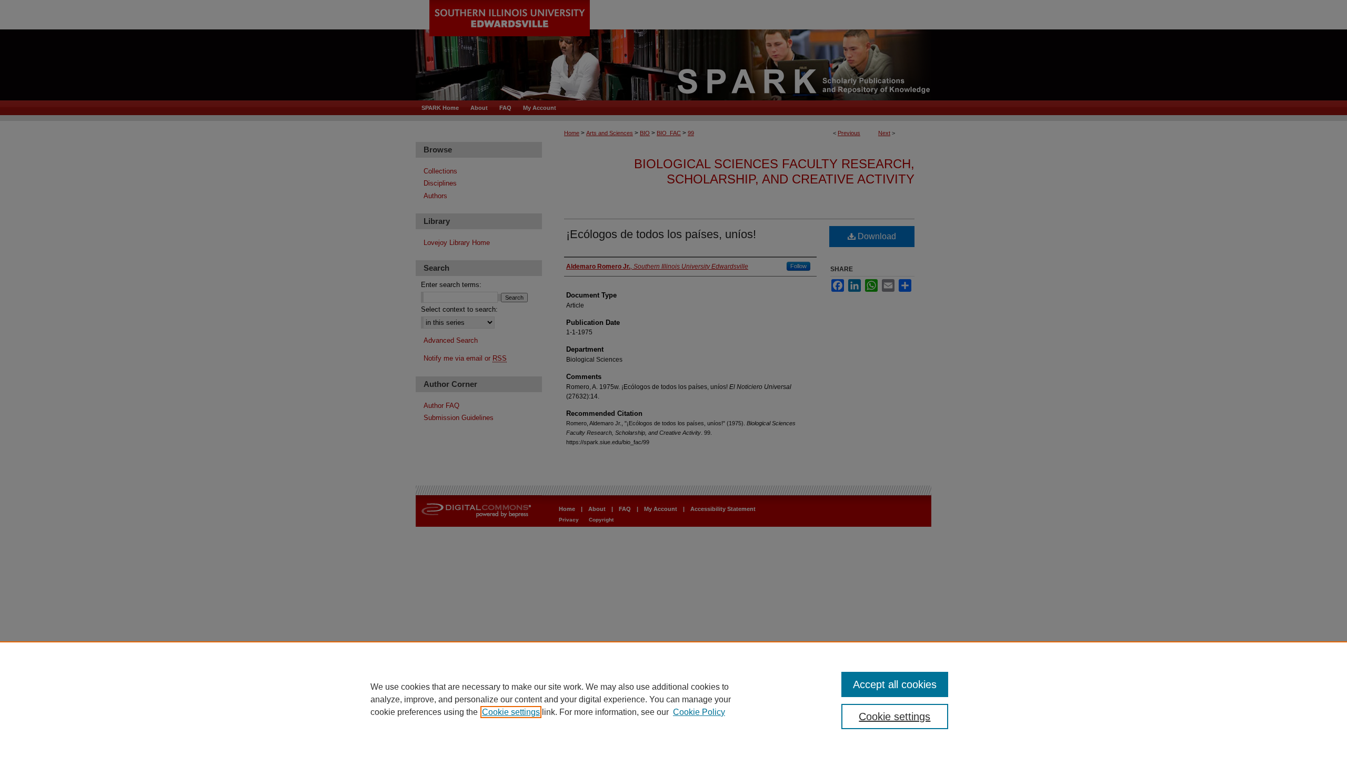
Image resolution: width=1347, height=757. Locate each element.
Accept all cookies (895, 684)
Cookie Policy (699, 712)
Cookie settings (511, 712)
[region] (673, 699)
